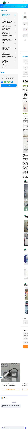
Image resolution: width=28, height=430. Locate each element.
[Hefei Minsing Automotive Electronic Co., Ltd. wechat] (8, 82)
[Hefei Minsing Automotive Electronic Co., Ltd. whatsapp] (5, 82)
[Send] (26, 427)
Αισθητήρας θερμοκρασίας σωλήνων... (9, 43)
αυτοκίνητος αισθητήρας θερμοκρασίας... (9, 36)
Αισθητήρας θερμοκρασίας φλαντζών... (9, 61)
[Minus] (26, 398)
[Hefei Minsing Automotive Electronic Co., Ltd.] (6, 2)
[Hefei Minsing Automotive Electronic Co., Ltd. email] (2, 82)
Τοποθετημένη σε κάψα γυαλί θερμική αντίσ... (9, 22)
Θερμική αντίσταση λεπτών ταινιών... (9, 33)
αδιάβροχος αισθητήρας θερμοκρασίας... (9, 57)
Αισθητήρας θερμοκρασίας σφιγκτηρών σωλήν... (9, 53)
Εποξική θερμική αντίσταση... (9, 18)
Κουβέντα (9, 85)
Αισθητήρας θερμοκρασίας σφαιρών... (9, 66)
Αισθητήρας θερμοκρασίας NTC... (9, 26)
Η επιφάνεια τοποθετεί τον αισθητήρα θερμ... (9, 40)
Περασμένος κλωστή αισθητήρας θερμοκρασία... (9, 48)
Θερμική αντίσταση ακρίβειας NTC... (9, 15)
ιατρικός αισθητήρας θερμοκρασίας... (9, 29)
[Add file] (2, 427)
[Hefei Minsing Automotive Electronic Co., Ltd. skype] (12, 82)
